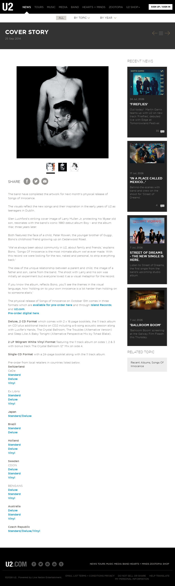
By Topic (80, 18)
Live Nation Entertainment (46, 577)
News (93, 564)
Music (109, 564)
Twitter (36, 181)
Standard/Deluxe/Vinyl (24, 531)
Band (126, 564)
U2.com (19, 309)
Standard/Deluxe (20, 416)
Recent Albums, (141, 362)
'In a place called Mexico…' (146, 180)
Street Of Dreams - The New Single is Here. (147, 256)
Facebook (27, 181)
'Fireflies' (139, 104)
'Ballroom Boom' (145, 325)
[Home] (8, 7)
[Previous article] (154, 33)
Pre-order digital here (23, 313)
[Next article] (167, 33)
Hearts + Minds (139, 564)
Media (118, 564)
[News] (161, 33)
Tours (101, 564)
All (61, 18)
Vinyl (11, 383)
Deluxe (13, 379)
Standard (14, 375)
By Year (106, 18)
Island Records (101, 305)
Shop (166, 564)
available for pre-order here (52, 305)
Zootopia (156, 564)
